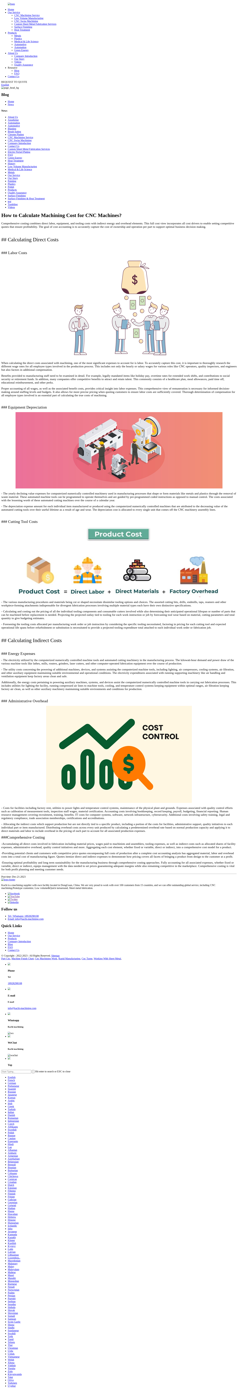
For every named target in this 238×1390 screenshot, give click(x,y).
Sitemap (55, 955)
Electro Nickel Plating (19, 152)
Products (12, 32)
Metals (17, 35)
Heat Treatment (22, 29)
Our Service (14, 12)
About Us (13, 53)
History (11, 163)
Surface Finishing (23, 27)
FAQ (16, 73)
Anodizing (13, 120)
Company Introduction (25, 56)
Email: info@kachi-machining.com (26, 919)
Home (11, 9)
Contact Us (13, 76)
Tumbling (13, 204)
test (9, 201)
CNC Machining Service (27, 15)
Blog (16, 70)
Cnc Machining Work (46, 958)
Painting (12, 181)
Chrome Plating (16, 134)
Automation (20, 47)
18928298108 (15, 983)
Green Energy (21, 50)
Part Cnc (5, 958)
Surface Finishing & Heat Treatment (26, 198)
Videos (17, 61)
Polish (11, 187)
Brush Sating (14, 131)
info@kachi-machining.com (22, 1008)
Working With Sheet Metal (107, 958)
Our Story (19, 59)
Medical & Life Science (26, 41)
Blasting (12, 128)
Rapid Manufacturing (69, 958)
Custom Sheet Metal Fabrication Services (35, 24)
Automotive (20, 44)
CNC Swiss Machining (26, 21)
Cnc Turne (87, 958)
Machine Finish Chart (22, 958)
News (11, 104)
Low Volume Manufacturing (28, 18)
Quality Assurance (23, 64)
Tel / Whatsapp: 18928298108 (23, 916)
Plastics (18, 38)
